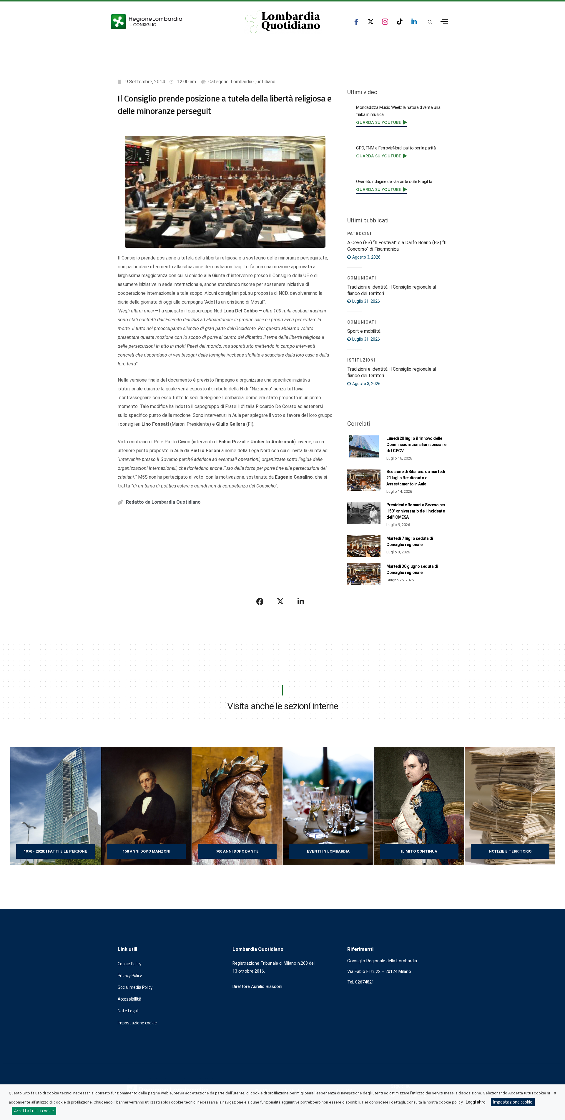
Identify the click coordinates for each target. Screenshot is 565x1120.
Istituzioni (361, 360)
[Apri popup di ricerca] (429, 22)
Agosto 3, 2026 (365, 257)
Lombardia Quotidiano (253, 81)
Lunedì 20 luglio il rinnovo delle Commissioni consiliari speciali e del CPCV (416, 444)
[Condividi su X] (280, 601)
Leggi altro (476, 1102)
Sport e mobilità (363, 331)
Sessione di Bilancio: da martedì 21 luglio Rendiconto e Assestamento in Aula (415, 477)
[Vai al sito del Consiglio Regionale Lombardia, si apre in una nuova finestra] (168, 21)
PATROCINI (359, 233)
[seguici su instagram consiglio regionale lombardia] (385, 21)
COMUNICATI (361, 278)
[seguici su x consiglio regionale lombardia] (370, 21)
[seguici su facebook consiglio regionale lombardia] (356, 21)
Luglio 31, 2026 (365, 301)
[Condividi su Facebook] (260, 601)
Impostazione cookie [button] (137, 1023)
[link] (381, 122)
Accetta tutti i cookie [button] (34, 1110)
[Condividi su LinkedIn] (300, 601)
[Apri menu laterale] (444, 21)
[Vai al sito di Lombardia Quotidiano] (282, 22)
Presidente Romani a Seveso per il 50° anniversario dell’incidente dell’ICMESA (415, 511)
